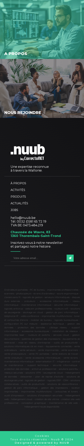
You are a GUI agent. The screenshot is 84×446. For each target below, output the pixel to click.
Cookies (42, 435)
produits (18, 196)
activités (18, 190)
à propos (18, 183)
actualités (19, 203)
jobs (14, 210)
